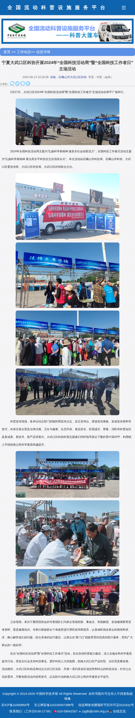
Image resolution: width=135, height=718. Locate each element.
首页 (8, 52)
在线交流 (119, 711)
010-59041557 (67, 711)
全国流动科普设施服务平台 (58, 7)
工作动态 (24, 52)
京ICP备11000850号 (15, 705)
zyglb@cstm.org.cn (95, 711)
